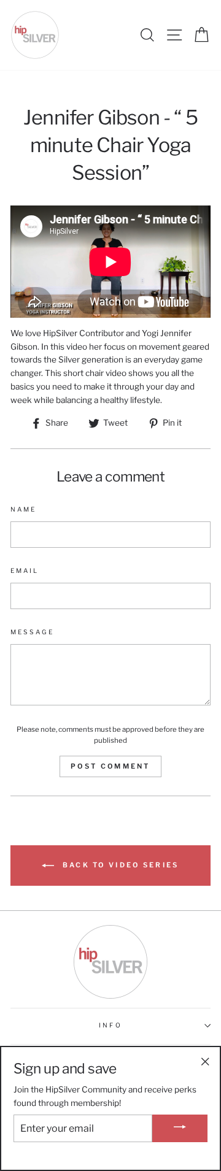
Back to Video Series (119, 865)
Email (24, 571)
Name (23, 509)
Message (32, 632)
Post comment (110, 766)
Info (110, 1025)
